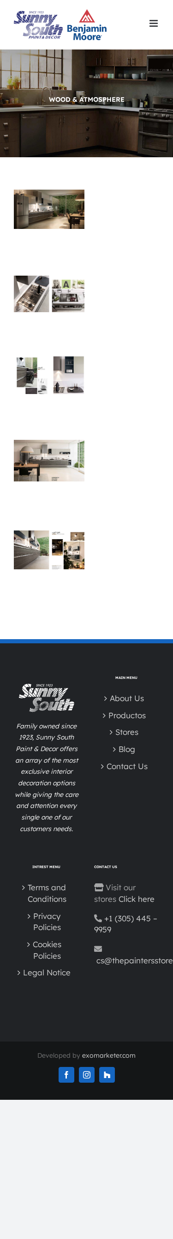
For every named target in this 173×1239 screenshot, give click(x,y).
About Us (127, 698)
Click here (137, 899)
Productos (127, 715)
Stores (126, 732)
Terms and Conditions (47, 893)
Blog (127, 749)
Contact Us (127, 766)
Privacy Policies (47, 921)
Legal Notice (47, 972)
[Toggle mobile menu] (154, 23)
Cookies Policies (47, 950)
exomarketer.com (109, 1055)
